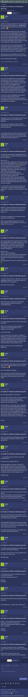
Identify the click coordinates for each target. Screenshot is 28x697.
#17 (26, 568)
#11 (26, 389)
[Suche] (26, 1)
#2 (26, 73)
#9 (26, 316)
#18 (26, 593)
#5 (26, 202)
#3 (26, 112)
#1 (26, 21)
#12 (26, 431)
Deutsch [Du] (12, 689)
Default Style (5, 689)
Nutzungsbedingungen (6, 691)
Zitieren (25, 64)
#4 (26, 149)
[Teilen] (25, 21)
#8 (26, 296)
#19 (26, 616)
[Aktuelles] (23, 1)
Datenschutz (15, 691)
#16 (26, 542)
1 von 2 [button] (9, 13)
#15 (26, 509)
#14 (26, 486)
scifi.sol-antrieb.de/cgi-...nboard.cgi (9, 61)
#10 (26, 358)
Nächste (15, 13)
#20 (26, 641)
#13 (26, 451)
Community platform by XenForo (12, 695)
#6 (26, 235)
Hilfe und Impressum (5, 693)
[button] (2, 665)
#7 (26, 273)
